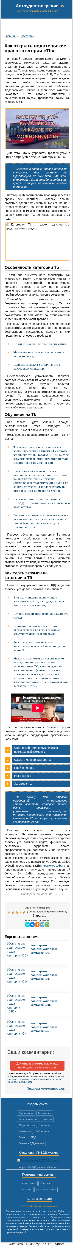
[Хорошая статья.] (21, 912)
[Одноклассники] (37, 924)
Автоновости (26, 1113)
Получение (44, 1113)
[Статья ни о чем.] (10, 912)
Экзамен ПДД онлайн (31, 1143)
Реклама (27, 1189)
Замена (47, 1119)
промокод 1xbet (53, 865)
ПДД (33, 1137)
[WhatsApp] (47, 924)
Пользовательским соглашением (26, 1079)
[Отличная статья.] (25, 912)
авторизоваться (45, 1067)
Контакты (45, 1183)
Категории (25, 1131)
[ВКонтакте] (32, 924)
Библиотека (42, 1131)
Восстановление (28, 1119)
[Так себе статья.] (13, 912)
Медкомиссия (27, 1125)
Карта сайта (29, 1183)
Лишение (45, 1125)
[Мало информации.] (17, 912)
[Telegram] (42, 924)
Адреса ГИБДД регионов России (38, 1167)
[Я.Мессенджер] (27, 924)
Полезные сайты (46, 1189)
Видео (22, 1137)
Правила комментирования (47, 1088)
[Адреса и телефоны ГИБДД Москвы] (37, 1160)
